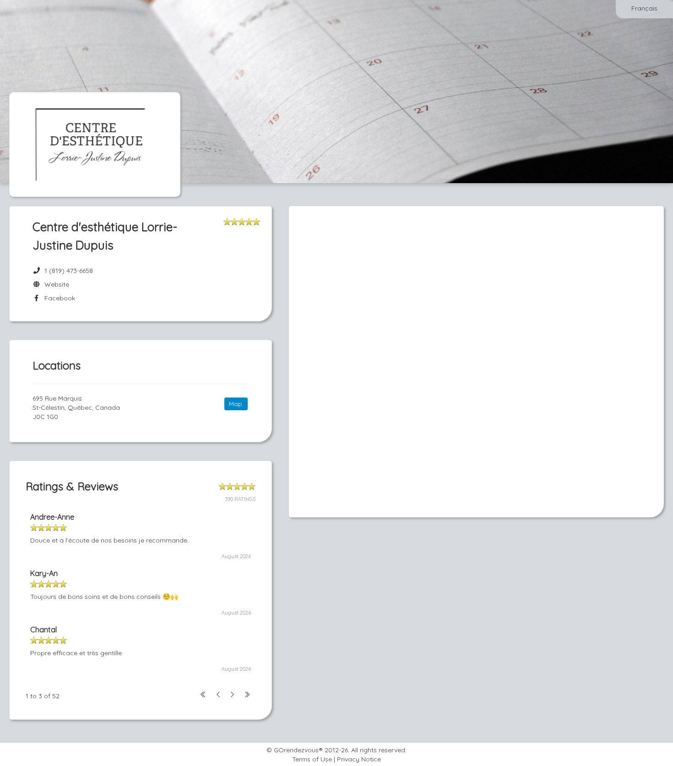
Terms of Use (312, 759)
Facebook (58, 298)
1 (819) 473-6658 (68, 270)
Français (644, 8)
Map (235, 404)
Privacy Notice (359, 759)
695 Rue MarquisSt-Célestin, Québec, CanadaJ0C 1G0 (76, 407)
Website (55, 284)
